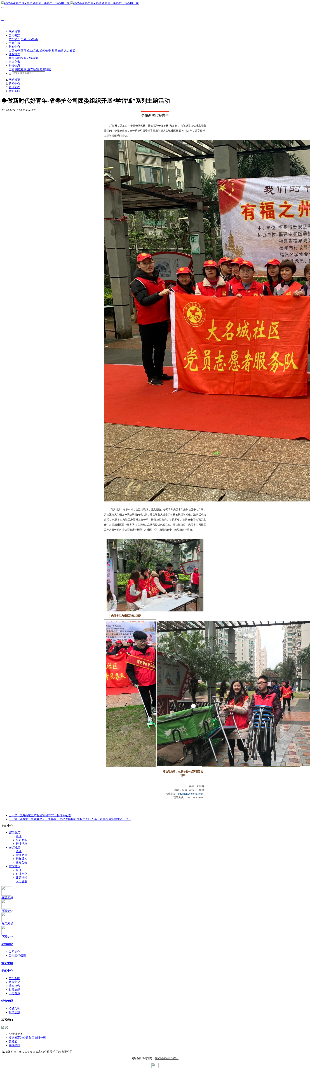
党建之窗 (21, 855)
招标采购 (21, 858)
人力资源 (21, 881)
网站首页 (14, 31)
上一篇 (40, 815)
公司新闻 (14, 91)
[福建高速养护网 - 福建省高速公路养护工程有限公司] (155, 3)
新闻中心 (14, 83)
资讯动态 (14, 87)
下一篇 (70, 819)
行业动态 (21, 843)
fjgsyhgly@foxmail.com (191, 793)
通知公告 (21, 862)
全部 (11, 50)
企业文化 (21, 873)
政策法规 (21, 877)
